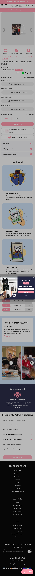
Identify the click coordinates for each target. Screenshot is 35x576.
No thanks (26, 295)
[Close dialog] (33, 277)
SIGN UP (26, 292)
